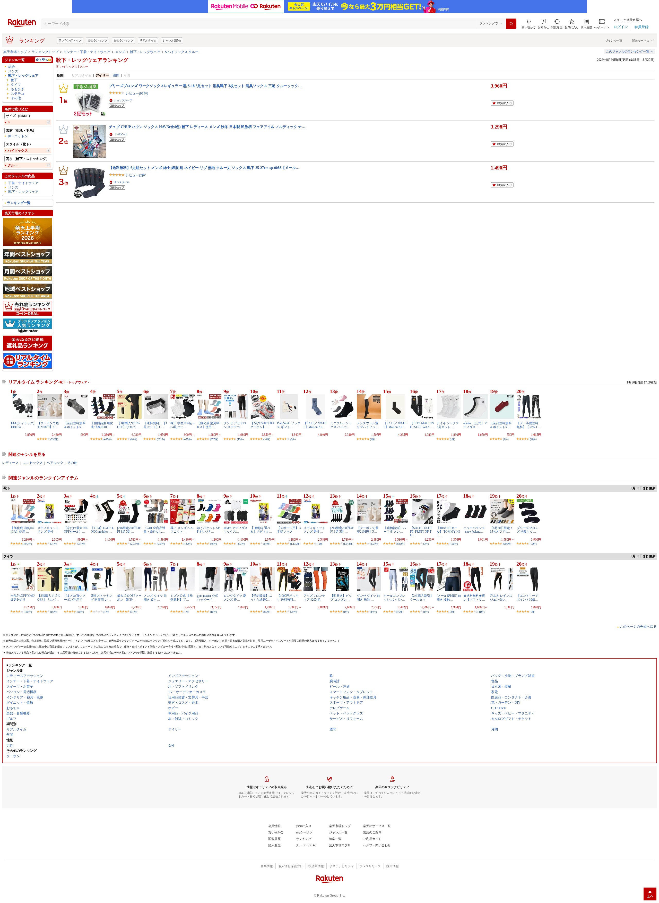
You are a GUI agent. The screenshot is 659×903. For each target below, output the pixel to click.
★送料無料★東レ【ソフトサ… (474, 597)
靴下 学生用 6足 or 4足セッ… (182, 425)
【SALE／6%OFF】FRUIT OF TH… (421, 531)
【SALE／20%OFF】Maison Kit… (315, 425)
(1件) (372, 439)
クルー (13, 165)
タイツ (16, 85)
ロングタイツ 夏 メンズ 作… (235, 597)
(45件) (240, 439)
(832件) (400, 543)
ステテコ (17, 94)
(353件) (241, 543)
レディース (10, 463)
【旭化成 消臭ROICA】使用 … (209, 425)
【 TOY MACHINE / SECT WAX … (422, 425)
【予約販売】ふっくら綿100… (261, 597)
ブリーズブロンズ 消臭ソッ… (527, 529)
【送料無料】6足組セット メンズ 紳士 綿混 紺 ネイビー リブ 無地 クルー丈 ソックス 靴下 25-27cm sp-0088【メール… (204, 168)
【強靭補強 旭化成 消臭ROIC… (102, 425)
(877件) (214, 439)
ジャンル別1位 (172, 40)
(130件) (28, 611)
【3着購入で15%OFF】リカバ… (128, 425)
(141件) (480, 611)
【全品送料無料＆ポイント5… (74, 425)
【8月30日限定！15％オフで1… (501, 529)
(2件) (505, 439)
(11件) (320, 543)
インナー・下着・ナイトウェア (86, 52)
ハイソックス (18, 150)
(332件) (54, 439)
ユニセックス (33, 463)
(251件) (161, 439)
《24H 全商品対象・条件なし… (154, 529)
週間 (116, 75)
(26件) (80, 611)
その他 (16, 98)
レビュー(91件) (137, 93)
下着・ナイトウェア (23, 183)
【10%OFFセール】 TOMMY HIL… (448, 531)
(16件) (133, 439)
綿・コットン (18, 136)
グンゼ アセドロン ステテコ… (235, 425)
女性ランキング (123, 40)
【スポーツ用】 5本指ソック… (289, 529)
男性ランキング (97, 40)
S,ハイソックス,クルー (181, 52)
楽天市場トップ (15, 52)
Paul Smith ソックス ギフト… (288, 425)
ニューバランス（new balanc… (474, 529)
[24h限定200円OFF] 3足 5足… (129, 529)
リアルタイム (148, 40)
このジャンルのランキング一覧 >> (630, 51)
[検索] (511, 24)
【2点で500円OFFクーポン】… (262, 425)
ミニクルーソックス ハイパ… (341, 425)
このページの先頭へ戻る (638, 626)
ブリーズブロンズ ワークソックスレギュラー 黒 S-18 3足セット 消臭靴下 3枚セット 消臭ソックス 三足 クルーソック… (205, 86)
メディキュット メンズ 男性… (48, 529)
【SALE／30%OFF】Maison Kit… (395, 425)
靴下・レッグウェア (145, 52)
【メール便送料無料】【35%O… (528, 425)
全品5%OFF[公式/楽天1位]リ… (23, 597)
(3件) (293, 439)
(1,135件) (295, 543)
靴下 (14, 80)
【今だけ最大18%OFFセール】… (76, 529)
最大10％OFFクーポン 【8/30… (129, 597)
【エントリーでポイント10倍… (527, 597)
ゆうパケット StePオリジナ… (208, 529)
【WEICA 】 (121, 134)
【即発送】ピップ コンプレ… (341, 597)
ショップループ (123, 100)
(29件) (293, 611)
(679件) (161, 543)
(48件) (213, 543)
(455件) (188, 439)
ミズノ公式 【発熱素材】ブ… (181, 597)
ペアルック (55, 463)
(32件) (533, 439)
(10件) (213, 611)
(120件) (454, 543)
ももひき (17, 89)
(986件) (507, 543)
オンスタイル (121, 182)
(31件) (53, 543)
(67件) (266, 543)
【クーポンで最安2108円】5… (48, 425)
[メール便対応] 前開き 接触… (449, 597)
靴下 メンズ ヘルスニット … (182, 529)
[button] (543, 24)
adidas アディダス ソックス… (236, 529)
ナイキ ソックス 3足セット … (448, 425)
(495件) (107, 439)
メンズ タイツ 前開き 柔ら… (155, 597)
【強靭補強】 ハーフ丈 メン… (395, 529)
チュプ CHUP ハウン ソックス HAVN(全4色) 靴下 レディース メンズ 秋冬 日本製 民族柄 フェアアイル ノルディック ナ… (207, 127)
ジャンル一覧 (613, 40)
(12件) (533, 543)
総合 (11, 67)
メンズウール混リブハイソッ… (367, 425)
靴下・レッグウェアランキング (92, 60)
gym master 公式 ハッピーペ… (207, 597)
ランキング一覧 (18, 203)
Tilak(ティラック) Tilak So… (22, 425)
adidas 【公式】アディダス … (475, 425)
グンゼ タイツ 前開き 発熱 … (368, 597)
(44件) (373, 611)
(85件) (266, 611)
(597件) (81, 543)
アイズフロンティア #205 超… (314, 597)
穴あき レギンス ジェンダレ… (501, 597)
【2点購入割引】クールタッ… (421, 597)
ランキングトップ (70, 40)
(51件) (133, 611)
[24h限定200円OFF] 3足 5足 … (342, 529)
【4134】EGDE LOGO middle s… (102, 529)
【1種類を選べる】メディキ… (261, 529)
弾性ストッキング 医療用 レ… (101, 597)
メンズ (120, 52)
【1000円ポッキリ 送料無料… (288, 597)
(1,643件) (348, 543)
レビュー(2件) (136, 175)
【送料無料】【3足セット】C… (155, 425)
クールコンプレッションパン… (394, 597)
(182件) (188, 543)
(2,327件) (135, 543)
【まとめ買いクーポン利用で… (74, 597)
